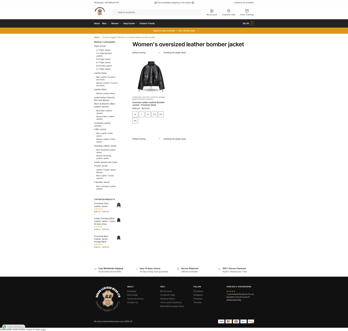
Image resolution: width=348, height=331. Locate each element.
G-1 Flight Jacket (103, 69)
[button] (248, 23)
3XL (161, 114)
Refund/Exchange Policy (172, 306)
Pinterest (197, 298)
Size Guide (132, 295)
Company (131, 291)
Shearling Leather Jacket (105, 146)
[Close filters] (122, 42)
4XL (135, 121)
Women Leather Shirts (105, 93)
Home (96, 37)
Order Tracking (247, 14)
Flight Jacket (100, 46)
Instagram (198, 295)
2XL (154, 114)
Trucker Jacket (101, 166)
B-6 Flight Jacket (103, 59)
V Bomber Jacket (102, 182)
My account (211, 14)
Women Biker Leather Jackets (148, 98)
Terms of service (135, 298)
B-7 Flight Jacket (103, 62)
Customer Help (228, 14)
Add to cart (151, 128)
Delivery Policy (167, 298)
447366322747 (112, 2)
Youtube (197, 302)
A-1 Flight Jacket (103, 50)
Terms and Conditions (171, 302)
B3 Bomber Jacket (104, 66)
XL (148, 114)
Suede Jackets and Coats (105, 162)
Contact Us (132, 302)
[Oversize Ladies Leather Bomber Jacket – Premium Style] (151, 76)
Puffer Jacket (100, 129)
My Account (166, 291)
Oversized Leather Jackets (145, 97)
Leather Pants (100, 73)
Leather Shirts (100, 89)
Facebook (198, 291)
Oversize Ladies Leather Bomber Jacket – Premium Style (148, 103)
